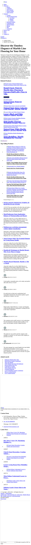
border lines (19, 494)
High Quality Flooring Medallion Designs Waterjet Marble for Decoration (14, 123)
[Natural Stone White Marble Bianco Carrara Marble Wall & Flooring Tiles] (15, 127)
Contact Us (6, 34)
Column (11, 20)
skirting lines (4, 494)
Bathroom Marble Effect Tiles (12, 359)
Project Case (7, 30)
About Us (6, 5)
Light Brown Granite (10, 366)
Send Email (3, 498)
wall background (16, 496)
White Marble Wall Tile (10, 367)
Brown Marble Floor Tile (11, 365)
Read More (6, 97)
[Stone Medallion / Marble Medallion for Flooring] (15, 134)
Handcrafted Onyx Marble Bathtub (15, 168)
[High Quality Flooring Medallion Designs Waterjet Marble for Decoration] (15, 119)
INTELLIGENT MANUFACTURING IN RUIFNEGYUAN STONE (16, 203)
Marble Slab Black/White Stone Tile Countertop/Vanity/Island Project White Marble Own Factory (16, 178)
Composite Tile (10, 23)
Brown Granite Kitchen (10, 372)
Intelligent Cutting (11, 22)
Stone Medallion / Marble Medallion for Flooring (13, 137)
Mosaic (8, 26)
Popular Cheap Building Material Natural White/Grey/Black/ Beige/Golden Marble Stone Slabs (17, 164)
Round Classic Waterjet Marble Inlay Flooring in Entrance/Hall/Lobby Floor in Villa (15, 91)
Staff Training (10, 9)
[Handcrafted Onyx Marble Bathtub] (15, 166)
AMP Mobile (8, 493)
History (8, 7)
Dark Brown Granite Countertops (13, 361)
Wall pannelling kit (11, 494)
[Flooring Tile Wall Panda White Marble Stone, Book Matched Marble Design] (17, 182)
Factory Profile (10, 11)
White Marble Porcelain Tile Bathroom (14, 363)
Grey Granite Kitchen (10, 373)
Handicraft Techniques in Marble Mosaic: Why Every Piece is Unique (16, 251)
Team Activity (10, 12)
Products (6, 14)
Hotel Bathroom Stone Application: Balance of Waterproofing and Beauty (15, 215)
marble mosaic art (7, 496)
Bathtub (11, 19)
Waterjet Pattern (10, 24)
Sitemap (2, 493)
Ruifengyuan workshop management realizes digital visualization (15, 228)
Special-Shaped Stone (12, 16)
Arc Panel (12, 18)
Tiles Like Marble (9, 362)
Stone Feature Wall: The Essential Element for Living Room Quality (17, 239)
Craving (8, 15)
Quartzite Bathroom (9, 369)
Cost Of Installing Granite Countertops (14, 370)
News (5, 31)
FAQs (5, 32)
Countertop (9, 28)
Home (5, 4)
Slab (8, 27)
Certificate (9, 8)
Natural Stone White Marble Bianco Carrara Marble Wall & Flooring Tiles (15, 130)
